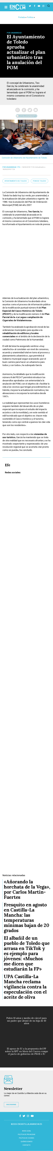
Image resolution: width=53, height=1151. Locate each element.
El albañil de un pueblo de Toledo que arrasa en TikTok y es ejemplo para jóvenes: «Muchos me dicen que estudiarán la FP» (27, 953)
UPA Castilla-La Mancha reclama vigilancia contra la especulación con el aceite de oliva (25, 986)
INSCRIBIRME (11, 1104)
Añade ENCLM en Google (27, 116)
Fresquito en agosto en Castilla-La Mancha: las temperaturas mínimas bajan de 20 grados (26, 917)
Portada (21, 17)
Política (30, 17)
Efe (19, 167)
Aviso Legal (26, 1131)
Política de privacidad (26, 1134)
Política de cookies (26, 1138)
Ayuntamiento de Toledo (16, 181)
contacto (26, 1145)
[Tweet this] (29, 110)
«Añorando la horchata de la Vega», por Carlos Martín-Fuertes (27, 889)
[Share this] (24, 110)
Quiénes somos (26, 1141)
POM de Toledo (39, 181)
